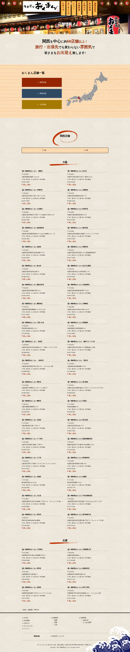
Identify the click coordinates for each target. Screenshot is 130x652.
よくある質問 (87, 622)
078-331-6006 (71, 598)
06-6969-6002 (71, 393)
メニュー (27, 628)
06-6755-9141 (71, 525)
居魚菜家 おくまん (57, 636)
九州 (55, 625)
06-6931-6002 (71, 239)
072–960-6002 (71, 371)
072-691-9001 (71, 449)
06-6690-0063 (26, 352)
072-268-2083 (26, 525)
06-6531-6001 (26, 239)
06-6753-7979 (26, 431)
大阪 (44, 150)
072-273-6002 (26, 314)
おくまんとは (28, 626)
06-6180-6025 (26, 412)
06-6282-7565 (26, 449)
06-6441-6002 (26, 220)
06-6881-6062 (71, 201)
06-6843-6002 (26, 393)
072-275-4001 (71, 506)
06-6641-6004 (26, 295)
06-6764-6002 (71, 182)
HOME (24, 609)
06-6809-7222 (26, 276)
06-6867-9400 (71, 431)
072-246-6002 (26, 333)
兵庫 (86, 150)
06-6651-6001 (71, 295)
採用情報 (83, 618)
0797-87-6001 (26, 598)
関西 (55, 620)
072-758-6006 (71, 560)
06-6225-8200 (71, 468)
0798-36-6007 (26, 579)
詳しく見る (26, 184)
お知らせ (27, 623)
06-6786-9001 (71, 412)
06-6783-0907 (26, 487)
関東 (55, 622)
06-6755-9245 (26, 468)
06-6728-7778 (71, 487)
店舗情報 (30, 609)
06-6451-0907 (26, 182)
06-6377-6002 (71, 257)
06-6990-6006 (26, 371)
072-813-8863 (71, 333)
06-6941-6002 (71, 314)
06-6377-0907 (26, 201)
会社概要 (27, 620)
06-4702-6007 (71, 276)
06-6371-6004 (71, 352)
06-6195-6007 (26, 257)
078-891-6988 (26, 560)
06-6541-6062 (71, 220)
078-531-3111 (71, 579)
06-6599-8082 (26, 506)
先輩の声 (85, 620)
